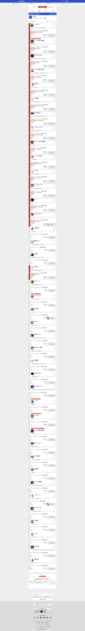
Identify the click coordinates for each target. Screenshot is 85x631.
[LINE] (41, 617)
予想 (13, 3)
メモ (71, 3)
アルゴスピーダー (38, 184)
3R (51, 13)
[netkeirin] (42, 605)
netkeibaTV (27, 3)
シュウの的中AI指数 (39, 40)
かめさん (36, 170)
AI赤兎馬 (36, 228)
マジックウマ (37, 295)
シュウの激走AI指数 (39, 430)
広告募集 (42, 622)
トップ (1, 3)
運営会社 (47, 624)
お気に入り (53, 11)
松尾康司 (36, 469)
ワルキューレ (37, 494)
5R (54, 13)
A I (11, 3)
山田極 (36, 253)
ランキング (46, 11)
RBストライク (37, 443)
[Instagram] (47, 617)
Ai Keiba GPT (37, 213)
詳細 (54, 42)
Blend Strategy (38, 55)
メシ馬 (36, 400)
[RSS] (50, 617)
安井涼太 (36, 520)
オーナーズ (37, 626)
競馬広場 (62, 3)
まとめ (74, 3)
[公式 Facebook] (38, 617)
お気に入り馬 (67, 3)
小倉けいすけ (37, 373)
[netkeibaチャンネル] (44, 617)
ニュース (5, 3)
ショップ (41, 3)
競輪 (67, 1)
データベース (36, 3)
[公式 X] (34, 617)
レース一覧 (32, 11)
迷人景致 (36, 98)
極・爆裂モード (38, 112)
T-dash (36, 321)
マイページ (82, 3)
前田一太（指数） (38, 347)
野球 (43, 626)
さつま (36, 533)
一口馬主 (55, 3)
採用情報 (46, 622)
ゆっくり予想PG (38, 156)
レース (9, 3)
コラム (22, 3)
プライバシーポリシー (40, 624)
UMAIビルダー (17, 3)
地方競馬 (31, 3)
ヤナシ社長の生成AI (39, 69)
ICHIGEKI (36, 546)
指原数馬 (36, 360)
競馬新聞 (48, 3)
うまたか (36, 415)
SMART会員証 (47, 626)
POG (59, 3)
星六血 (36, 266)
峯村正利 (36, 559)
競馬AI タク (37, 240)
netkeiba (22, 1)
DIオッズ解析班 (38, 481)
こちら (54, 583)
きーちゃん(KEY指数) (39, 141)
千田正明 (36, 308)
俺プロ (52, 3)
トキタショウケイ (38, 127)
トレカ (45, 3)
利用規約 (38, 622)
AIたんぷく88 (37, 507)
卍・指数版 (37, 456)
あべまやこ (37, 24)
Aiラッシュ (37, 281)
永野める (36, 83)
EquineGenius (38, 386)
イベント (77, 3)
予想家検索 (39, 11)
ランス (36, 199)
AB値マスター (37, 334)
